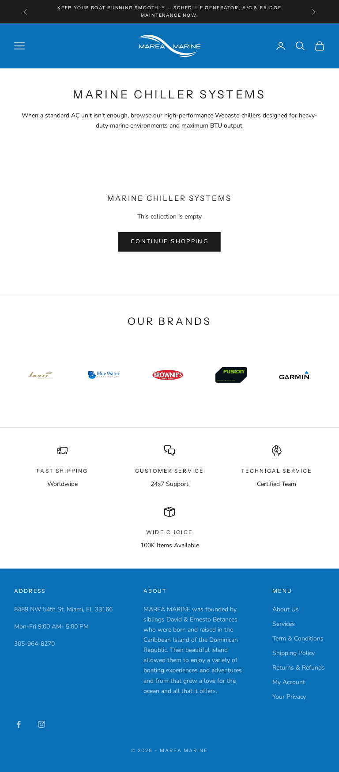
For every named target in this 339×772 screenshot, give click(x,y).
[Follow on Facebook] (18, 724)
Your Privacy (289, 697)
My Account (288, 682)
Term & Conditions (298, 638)
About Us (285, 609)
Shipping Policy (293, 653)
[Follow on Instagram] (41, 724)
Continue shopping (169, 241)
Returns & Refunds (298, 667)
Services (283, 624)
